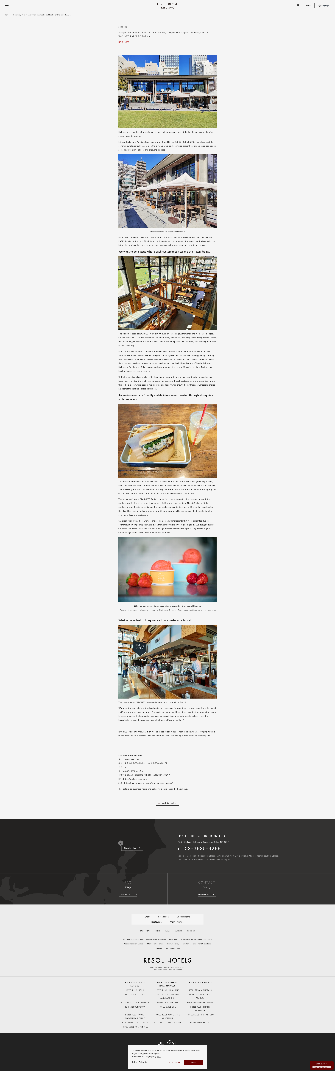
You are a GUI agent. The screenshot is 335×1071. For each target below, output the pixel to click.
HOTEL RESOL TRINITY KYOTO (200, 1015)
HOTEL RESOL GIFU (167, 1007)
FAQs (168, 931)
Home (7, 15)
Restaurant (157, 922)
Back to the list (169, 803)
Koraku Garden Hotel (200, 1003)
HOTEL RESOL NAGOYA (134, 1007)
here (159, 1057)
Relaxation (163, 916)
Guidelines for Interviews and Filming (197, 940)
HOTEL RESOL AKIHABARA (200, 990)
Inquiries (191, 931)
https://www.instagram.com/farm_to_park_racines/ (148, 783)
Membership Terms (155, 944)
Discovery (17, 15)
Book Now (322, 1065)
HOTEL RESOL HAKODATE (200, 982)
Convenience (177, 922)
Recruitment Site (173, 948)
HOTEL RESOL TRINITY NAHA (135, 1027)
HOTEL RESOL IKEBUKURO (167, 990)
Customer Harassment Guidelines (197, 944)
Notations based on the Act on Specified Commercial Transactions (149, 940)
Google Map (130, 848)
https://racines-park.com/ (135, 779)
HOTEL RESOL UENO (135, 990)
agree (193, 1062)
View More (124, 895)
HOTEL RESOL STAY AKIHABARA (135, 1003)
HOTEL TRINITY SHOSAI (167, 1003)
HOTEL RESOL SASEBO (200, 1023)
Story (147, 916)
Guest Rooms (183, 916)
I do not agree (174, 1062)
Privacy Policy (138, 1062)
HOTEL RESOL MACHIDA (135, 995)
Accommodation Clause (133, 944)
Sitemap (158, 948)
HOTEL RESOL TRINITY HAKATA (168, 1023)
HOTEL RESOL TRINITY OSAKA (134, 1023)
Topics (158, 931)
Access (178, 931)
